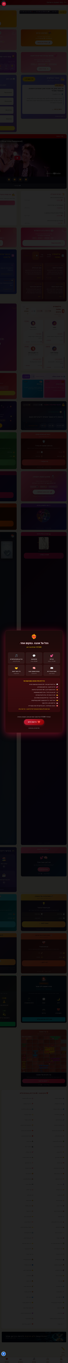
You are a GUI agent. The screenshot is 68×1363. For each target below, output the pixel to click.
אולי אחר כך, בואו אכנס (34, 728)
